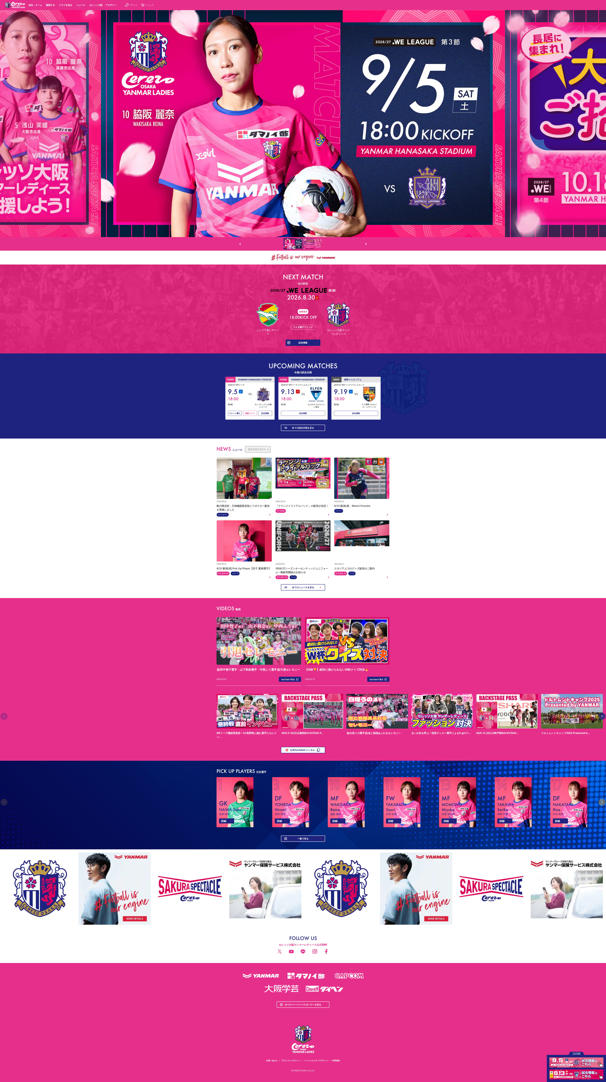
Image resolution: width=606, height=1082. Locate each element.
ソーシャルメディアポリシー (316, 1060)
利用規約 (336, 1060)
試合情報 (265, 413)
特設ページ (250, 413)
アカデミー (111, 4)
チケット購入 (235, 413)
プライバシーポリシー (290, 1060)
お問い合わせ (271, 1060)
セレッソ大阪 (96, 4)
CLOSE (576, 1053)
